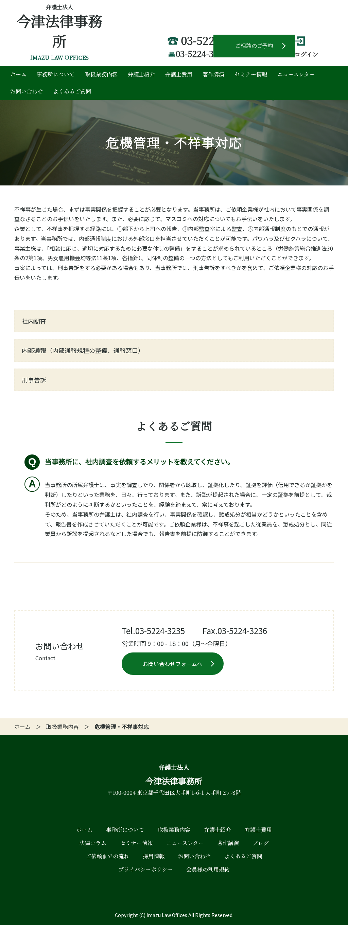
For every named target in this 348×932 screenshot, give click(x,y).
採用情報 (153, 856)
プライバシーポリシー (145, 869)
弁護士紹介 (141, 74)
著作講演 (213, 74)
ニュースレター (296, 74)
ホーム (18, 74)
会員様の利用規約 (208, 869)
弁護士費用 (178, 74)
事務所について (56, 74)
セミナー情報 (250, 74)
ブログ (261, 843)
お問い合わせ (26, 91)
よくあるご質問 (72, 91)
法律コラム (92, 843)
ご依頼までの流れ (107, 856)
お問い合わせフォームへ (173, 664)
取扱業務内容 (101, 74)
